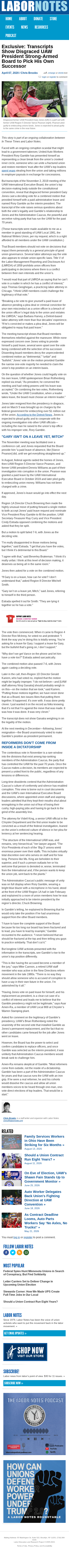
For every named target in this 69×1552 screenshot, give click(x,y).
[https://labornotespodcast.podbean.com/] (34, 1453)
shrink (61, 73)
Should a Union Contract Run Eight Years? (30, 1301)
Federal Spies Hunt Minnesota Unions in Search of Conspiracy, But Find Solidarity (33, 1273)
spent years (8, 170)
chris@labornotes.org (13, 1120)
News (24, 27)
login (44, 77)
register (52, 77)
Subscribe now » (13, 1383)
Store (53, 18)
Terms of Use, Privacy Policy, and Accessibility (34, 1546)
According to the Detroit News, (35, 414)
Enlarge (51, 73)
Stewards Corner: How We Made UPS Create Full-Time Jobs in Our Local (31, 1293)
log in (16, 1237)
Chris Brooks (29, 72)
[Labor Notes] (34, 6)
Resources (41, 27)
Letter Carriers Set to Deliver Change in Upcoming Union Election (28, 1283)
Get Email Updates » (15, 1333)
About (23, 18)
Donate (38, 18)
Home (9, 18)
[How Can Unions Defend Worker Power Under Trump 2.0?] (34, 1521)
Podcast (11, 35)
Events (10, 27)
